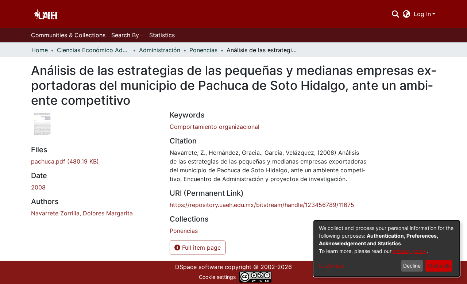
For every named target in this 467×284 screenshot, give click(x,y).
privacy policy (410, 251)
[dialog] (387, 248)
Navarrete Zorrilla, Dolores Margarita (82, 213)
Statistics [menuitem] (162, 35)
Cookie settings (217, 277)
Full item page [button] (200, 247)
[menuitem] (406, 13)
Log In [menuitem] (422, 14)
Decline (412, 265)
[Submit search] (395, 13)
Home (39, 50)
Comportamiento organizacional (214, 126)
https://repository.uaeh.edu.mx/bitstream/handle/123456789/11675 (262, 204)
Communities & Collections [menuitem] (68, 35)
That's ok (438, 265)
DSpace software (199, 266)
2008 (38, 187)
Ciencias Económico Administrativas (93, 50)
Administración (159, 50)
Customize (331, 265)
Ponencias (203, 50)
